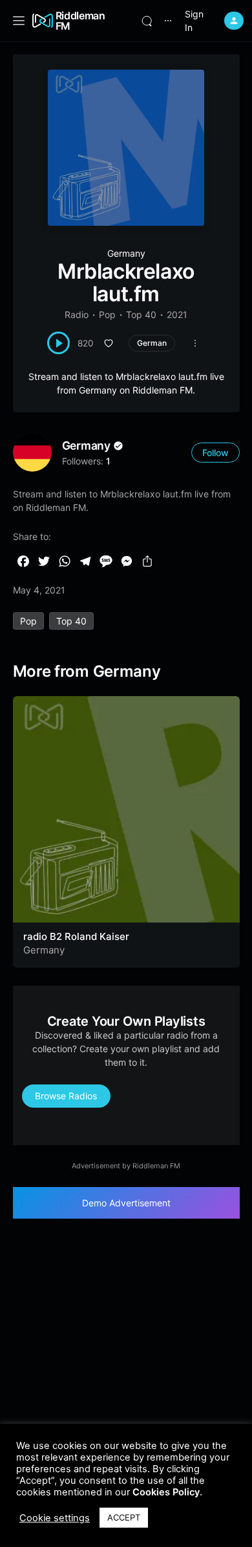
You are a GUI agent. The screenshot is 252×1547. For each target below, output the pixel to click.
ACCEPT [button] (123, 1517)
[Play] (58, 343)
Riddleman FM (80, 20)
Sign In (194, 20)
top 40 (71, 620)
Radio (77, 314)
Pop (107, 314)
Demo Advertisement (126, 1202)
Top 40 (141, 314)
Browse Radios (66, 1095)
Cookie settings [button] (54, 1518)
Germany (126, 253)
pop (28, 620)
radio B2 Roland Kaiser (76, 936)
